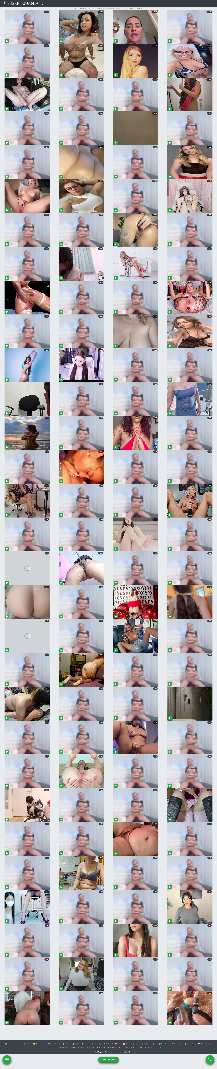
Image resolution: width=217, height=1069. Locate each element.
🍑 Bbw (118, 1044)
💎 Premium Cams (205, 1044)
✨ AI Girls (75, 1047)
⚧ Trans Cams (190, 1044)
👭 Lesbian (146, 1044)
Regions (101, 1052)
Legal (128, 1052)
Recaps (112, 1052)
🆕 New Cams (164, 1044)
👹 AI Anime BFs (113, 1047)
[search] (210, 1059)
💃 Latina (27, 1044)
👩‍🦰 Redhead (108, 1044)
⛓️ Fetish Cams (62, 1047)
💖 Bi (154, 1044)
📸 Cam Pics (141, 1047)
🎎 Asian (8, 1044)
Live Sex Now (108, 1059)
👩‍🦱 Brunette (96, 1044)
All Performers (120, 1052)
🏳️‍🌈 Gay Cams (177, 1044)
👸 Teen (76, 1044)
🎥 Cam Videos (128, 1047)
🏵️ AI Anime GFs (87, 1047)
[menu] (7, 1059)
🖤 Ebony (17, 1044)
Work (106, 1052)
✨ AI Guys (100, 1047)
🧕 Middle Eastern (53, 1044)
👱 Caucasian (38, 1044)
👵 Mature (66, 1044)
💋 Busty (135, 1044)
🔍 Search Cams (154, 1047)
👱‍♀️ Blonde (85, 1044)
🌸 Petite (126, 1044)
